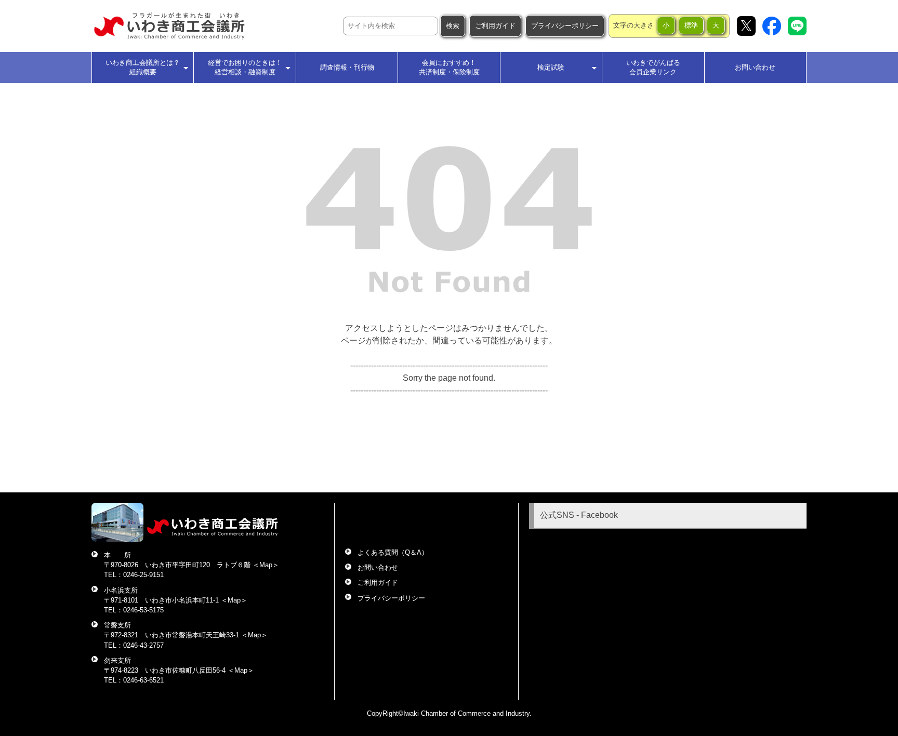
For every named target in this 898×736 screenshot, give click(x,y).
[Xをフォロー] (746, 26)
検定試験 (550, 67)
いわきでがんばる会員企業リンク (653, 67)
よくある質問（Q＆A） (393, 552)
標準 (691, 25)
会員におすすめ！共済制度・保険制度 (449, 67)
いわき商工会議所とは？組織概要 (142, 67)
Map (265, 565)
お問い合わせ (755, 67)
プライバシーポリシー (565, 26)
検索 (452, 26)
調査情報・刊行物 (347, 67)
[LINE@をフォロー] (797, 26)
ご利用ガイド (495, 26)
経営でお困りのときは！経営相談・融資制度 (245, 67)
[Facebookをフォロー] (771, 26)
